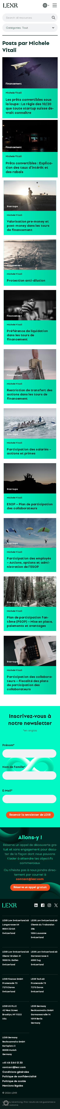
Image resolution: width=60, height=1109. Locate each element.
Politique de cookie (14, 1081)
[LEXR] (10, 5)
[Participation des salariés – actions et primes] (30, 423)
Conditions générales (15, 1072)
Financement (14, 83)
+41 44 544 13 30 (12, 1062)
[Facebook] (42, 905)
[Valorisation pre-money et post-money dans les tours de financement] (30, 195)
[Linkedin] (36, 905)
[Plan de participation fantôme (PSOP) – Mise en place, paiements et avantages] (30, 592)
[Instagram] (49, 905)
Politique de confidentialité (19, 1076)
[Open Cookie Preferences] (6, 1103)
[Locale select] (46, 5)
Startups (12, 206)
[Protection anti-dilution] (30, 254)
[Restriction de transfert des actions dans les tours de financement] (30, 364)
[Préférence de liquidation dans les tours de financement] (30, 305)
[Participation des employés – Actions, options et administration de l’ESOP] (30, 533)
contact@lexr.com (30, 879)
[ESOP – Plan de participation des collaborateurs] (30, 478)
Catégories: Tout (17, 27)
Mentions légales (12, 1085)
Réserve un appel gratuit (30, 887)
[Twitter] (56, 905)
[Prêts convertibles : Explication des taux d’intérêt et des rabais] (30, 136)
